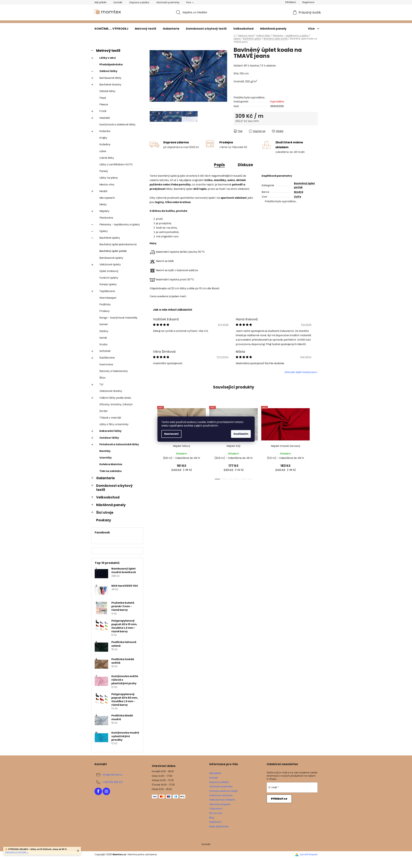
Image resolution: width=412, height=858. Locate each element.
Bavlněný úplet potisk (113, 251)
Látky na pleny (108, 178)
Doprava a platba (139, 2)
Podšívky (105, 304)
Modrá (298, 192)
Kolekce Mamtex (110, 464)
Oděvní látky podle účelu (115, 398)
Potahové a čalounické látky (119, 444)
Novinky (105, 451)
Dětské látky (107, 91)
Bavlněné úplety (109, 238)
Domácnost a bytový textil (114, 487)
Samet (103, 324)
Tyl (101, 384)
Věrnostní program (220, 804)
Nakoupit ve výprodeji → (17, 852)
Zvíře (297, 197)
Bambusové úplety (111, 258)
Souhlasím (240, 434)
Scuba (103, 344)
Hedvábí (104, 118)
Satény (103, 331)
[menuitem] (111, 28)
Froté (102, 111)
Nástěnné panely (111, 505)
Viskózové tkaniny (110, 391)
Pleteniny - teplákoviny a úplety (119, 224)
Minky (103, 204)
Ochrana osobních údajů (223, 791)
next (315, 441)
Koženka (104, 131)
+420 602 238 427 (113, 782)
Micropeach (107, 198)
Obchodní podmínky (168, 2)
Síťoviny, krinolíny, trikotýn (116, 404)
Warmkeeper (108, 298)
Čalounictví (215, 808)
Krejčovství (215, 822)
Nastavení (171, 434)
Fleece (103, 104)
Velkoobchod (107, 497)
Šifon (102, 378)
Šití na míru (215, 813)
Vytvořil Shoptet (309, 854)
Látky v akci (107, 58)
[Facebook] (98, 791)
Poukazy (103, 520)
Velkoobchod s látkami (222, 799)
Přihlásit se (279, 799)
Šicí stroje (104, 512)
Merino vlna (106, 184)
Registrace (308, 2)
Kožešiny (104, 144)
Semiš (103, 338)
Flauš (102, 98)
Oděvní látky (108, 71)
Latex (102, 151)
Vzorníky (105, 457)
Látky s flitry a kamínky (114, 424)
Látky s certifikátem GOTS (116, 164)
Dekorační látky (110, 431)
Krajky (103, 138)
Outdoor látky (109, 438)
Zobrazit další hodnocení (300, 372)
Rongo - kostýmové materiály (118, 318)
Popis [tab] (219, 164)
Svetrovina (106, 364)
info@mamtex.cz (112, 774)
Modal (103, 191)
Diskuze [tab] (245, 164)
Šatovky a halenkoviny (113, 371)
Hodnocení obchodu (220, 795)
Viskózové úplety (110, 264)
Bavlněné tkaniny (110, 84)
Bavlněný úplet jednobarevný (118, 244)
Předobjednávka (111, 64)
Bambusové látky (110, 78)
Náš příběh (101, 2)
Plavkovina (106, 218)
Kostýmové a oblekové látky (117, 124)
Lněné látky (106, 158)
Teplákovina (107, 291)
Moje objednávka (218, 826)
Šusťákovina (107, 358)
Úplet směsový (108, 271)
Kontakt (118, 2)
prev (152, 441)
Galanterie (105, 478)
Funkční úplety (108, 278)
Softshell (104, 351)
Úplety (103, 231)
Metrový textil (108, 50)
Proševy (104, 311)
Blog (211, 817)
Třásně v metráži (110, 418)
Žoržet (103, 411)
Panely (103, 171)
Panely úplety (108, 284)
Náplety (104, 211)
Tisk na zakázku (110, 471)
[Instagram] (106, 791)
